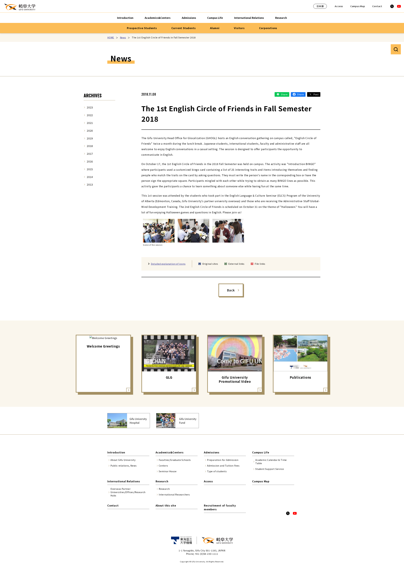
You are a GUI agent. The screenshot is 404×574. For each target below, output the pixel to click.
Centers (163, 465)
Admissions (189, 18)
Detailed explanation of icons (168, 263)
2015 (90, 169)
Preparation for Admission (222, 459)
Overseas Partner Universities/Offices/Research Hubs (128, 492)
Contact (377, 6)
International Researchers (174, 494)
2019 (90, 138)
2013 (90, 184)
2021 (90, 123)
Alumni (215, 28)
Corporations (268, 28)
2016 (90, 161)
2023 (90, 107)
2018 (90, 146)
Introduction (125, 18)
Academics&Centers (157, 18)
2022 (90, 115)
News (123, 37)
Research (281, 18)
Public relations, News (123, 465)
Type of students (217, 471)
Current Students (183, 28)
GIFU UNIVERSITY (20, 7)
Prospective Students (142, 28)
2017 (90, 154)
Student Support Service (269, 468)
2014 (90, 177)
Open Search (396, 49)
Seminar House (167, 471)
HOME (110, 37)
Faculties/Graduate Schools (175, 459)
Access (339, 6)
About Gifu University (123, 459)
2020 (90, 130)
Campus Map (357, 6)
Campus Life (215, 18)
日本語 (320, 6)
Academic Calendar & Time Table (271, 461)
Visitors (239, 28)
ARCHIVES (93, 95)
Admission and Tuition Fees (223, 465)
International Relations (249, 18)
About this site (166, 505)
